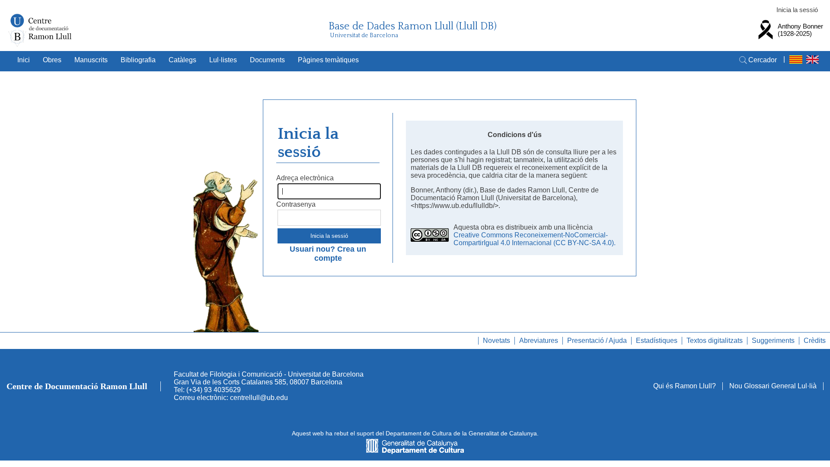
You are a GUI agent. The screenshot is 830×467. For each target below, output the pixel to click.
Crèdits (815, 340)
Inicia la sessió (797, 9)
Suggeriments (773, 340)
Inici (23, 60)
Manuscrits (91, 60)
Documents (267, 60)
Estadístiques (656, 340)
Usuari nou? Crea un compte (328, 253)
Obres (52, 60)
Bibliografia (138, 60)
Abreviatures (538, 340)
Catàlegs (182, 60)
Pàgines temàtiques (328, 60)
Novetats (496, 340)
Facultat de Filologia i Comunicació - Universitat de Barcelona (269, 374)
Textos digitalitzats (714, 340)
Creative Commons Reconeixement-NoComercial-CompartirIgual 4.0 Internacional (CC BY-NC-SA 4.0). (534, 238)
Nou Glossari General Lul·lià (773, 386)
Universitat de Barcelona (364, 35)
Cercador (762, 60)
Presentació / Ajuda (597, 340)
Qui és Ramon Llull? (684, 386)
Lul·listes (223, 60)
